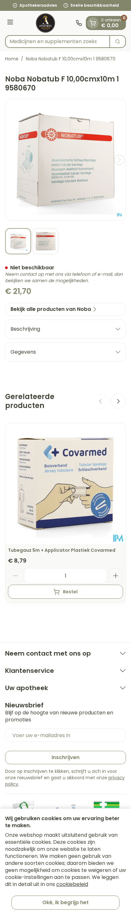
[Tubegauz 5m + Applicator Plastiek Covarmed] (65, 483)
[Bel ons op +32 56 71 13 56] (79, 23)
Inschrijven (65, 757)
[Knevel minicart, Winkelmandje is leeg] (93, 23)
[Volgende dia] (118, 401)
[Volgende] (119, 160)
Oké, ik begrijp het (65, 902)
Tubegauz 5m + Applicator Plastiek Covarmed (61, 550)
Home (11, 59)
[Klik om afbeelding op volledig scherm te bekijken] (65, 159)
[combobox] (57, 41)
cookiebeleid (72, 884)
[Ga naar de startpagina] (45, 23)
